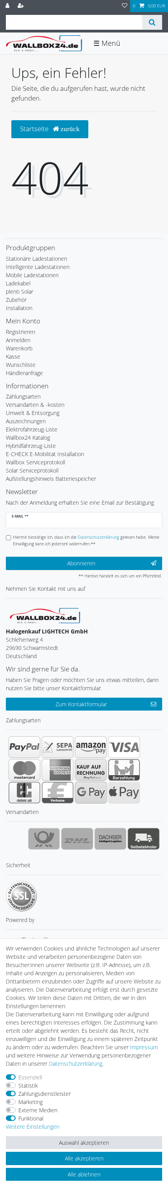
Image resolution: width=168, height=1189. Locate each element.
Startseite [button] (35, 128)
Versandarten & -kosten (35, 404)
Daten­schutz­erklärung (75, 1063)
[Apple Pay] (124, 792)
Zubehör (16, 299)
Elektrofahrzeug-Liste (31, 429)
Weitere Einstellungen (32, 1126)
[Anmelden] (8, 6)
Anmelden (18, 340)
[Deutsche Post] (44, 838)
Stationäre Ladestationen (36, 258)
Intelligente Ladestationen (38, 267)
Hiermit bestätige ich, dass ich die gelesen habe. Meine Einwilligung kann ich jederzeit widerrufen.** (86, 540)
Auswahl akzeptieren (84, 1142)
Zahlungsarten (23, 396)
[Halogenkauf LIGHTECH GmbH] (45, 615)
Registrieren (20, 332)
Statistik (28, 1085)
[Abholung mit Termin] (143, 838)
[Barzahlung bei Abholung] (124, 769)
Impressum (144, 1047)
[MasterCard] (24, 769)
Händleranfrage (24, 373)
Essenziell (30, 1077)
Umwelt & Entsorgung (32, 413)
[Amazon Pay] (90, 747)
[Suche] (152, 22)
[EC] (24, 792)
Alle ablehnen (84, 1174)
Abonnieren (81, 563)
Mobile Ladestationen (32, 275)
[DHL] (77, 838)
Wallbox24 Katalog (28, 437)
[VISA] (124, 747)
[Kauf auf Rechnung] (90, 769)
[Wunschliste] (124, 6)
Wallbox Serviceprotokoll (35, 462)
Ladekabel (18, 283)
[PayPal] (24, 747)
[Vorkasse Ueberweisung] (57, 792)
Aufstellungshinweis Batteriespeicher (51, 478)
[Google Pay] (90, 792)
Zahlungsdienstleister (44, 1093)
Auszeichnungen (26, 421)
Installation (19, 308)
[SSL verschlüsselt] (21, 896)
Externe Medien (37, 1110)
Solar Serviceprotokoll (32, 470)
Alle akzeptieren (84, 1158)
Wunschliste (21, 364)
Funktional (30, 1118)
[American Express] (57, 769)
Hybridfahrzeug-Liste (31, 445)
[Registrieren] (21, 6)
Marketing (30, 1102)
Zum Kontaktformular (81, 704)
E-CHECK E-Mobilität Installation (45, 454)
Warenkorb (19, 348)
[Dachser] (110, 838)
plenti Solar (19, 291)
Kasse (13, 356)
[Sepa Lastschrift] (57, 747)
